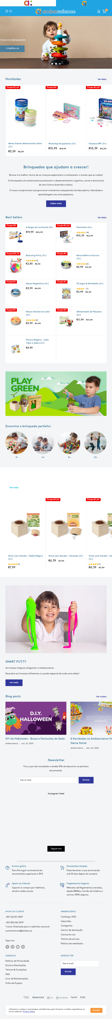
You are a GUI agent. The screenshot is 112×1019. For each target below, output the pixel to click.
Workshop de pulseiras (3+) (62, 144)
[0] (104, 11)
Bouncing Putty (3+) (36, 256)
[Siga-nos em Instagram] (12, 947)
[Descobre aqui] (56, 393)
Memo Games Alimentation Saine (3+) (25, 145)
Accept (96, 1010)
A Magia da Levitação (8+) (39, 227)
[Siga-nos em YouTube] (18, 947)
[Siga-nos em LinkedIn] (23, 947)
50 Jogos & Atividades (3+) (89, 284)
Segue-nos (56, 849)
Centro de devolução (71, 930)
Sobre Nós (66, 921)
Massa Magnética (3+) (37, 284)
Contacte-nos (68, 935)
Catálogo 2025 (68, 917)
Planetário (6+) (84, 227)
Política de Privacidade (17, 961)
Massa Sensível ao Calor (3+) (38, 313)
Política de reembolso (72, 944)
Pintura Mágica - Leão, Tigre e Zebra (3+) (37, 341)
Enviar (86, 780)
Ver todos (101, 697)
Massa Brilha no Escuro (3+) (87, 257)
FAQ (7, 974)
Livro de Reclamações (16, 979)
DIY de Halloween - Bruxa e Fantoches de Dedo (35, 739)
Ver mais (14, 488)
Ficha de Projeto (13, 983)
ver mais (14, 683)
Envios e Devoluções (15, 965)
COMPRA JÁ (12, 49)
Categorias (66, 926)
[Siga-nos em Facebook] (7, 947)
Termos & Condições (15, 970)
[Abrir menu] (6, 11)
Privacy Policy (29, 1011)
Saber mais (56, 204)
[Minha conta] (98, 11)
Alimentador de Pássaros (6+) (89, 313)
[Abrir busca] (10, 11)
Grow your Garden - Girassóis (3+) (65, 556)
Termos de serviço (70, 939)
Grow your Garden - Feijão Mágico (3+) (25, 557)
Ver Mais (102, 79)
